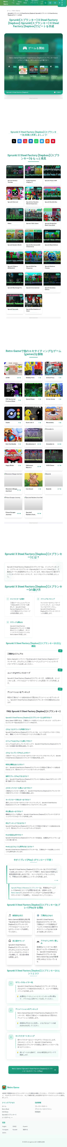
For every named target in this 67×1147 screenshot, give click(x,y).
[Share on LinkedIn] (31, 141)
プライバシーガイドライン (43, 1109)
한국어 (4, 1133)
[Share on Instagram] (25, 141)
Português (5, 1129)
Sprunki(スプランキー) (9, 1115)
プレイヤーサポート (41, 1106)
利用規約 (37, 1112)
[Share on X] (14, 141)
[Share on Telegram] (42, 141)
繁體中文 (25, 1129)
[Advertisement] (33, 111)
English (4, 1126)
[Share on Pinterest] (53, 141)
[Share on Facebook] (19, 141)
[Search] (45, 3)
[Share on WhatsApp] (36, 141)
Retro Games (16, 10)
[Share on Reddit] (47, 141)
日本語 (14, 1126)
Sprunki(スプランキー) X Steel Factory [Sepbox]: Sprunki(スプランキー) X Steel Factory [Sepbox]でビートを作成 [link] (32, 14)
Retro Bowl (19, 3)
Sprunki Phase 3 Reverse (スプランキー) (25, 888)
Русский (15, 1129)
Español (25, 1126)
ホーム (9, 10)
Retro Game (15, 893)
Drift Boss (5, 1112)
